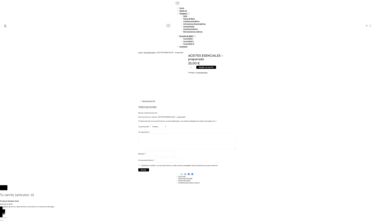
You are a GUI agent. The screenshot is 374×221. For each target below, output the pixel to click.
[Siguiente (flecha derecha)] (3, 220)
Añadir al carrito (206, 67)
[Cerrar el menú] (178, 3)
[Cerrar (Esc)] (6, 217)
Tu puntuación (144, 127)
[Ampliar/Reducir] (1, 217)
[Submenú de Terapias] (188, 14)
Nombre (142, 154)
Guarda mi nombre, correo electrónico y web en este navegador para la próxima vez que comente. (179, 165)
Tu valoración (144, 132)
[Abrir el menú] (168, 25)
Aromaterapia (149, 52)
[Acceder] (366, 25)
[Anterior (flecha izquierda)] (1, 220)
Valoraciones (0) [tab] (148, 101)
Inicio (140, 52)
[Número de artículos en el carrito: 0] (370, 26)
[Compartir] (4, 217)
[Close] (3, 187)
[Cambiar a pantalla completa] (3, 217)
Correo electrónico (146, 160)
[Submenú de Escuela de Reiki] (194, 36)
